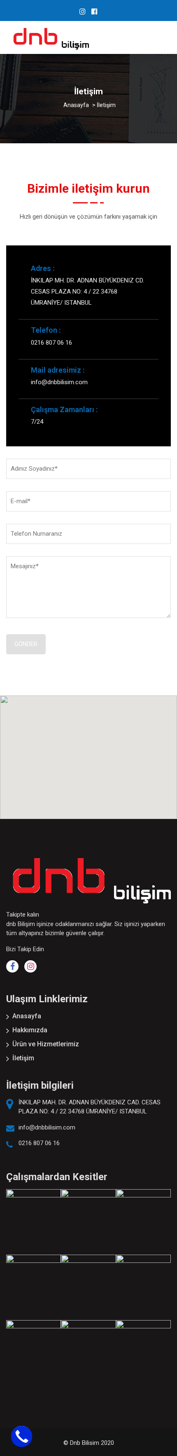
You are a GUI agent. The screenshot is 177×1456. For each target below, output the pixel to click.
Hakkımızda (29, 1030)
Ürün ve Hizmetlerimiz (45, 1044)
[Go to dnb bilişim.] (76, 105)
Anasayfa (26, 1016)
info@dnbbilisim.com (47, 1127)
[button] (88, 752)
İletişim (23, 1058)
